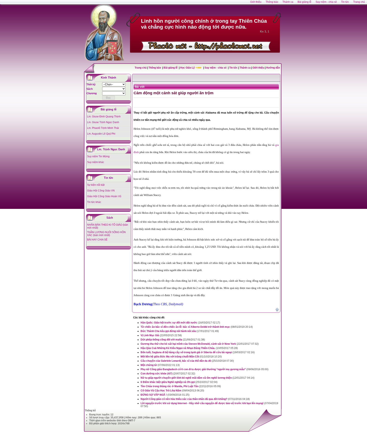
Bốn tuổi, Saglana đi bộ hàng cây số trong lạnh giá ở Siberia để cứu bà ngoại (186, 352)
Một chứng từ (149, 365)
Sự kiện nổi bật (95, 184)
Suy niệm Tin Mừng (98, 156)
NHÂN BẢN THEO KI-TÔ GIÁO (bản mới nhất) (107, 226)
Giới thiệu (258, 67)
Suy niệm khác (95, 162)
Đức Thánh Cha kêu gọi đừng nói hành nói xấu (168, 331)
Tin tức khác (94, 202)
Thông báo (155, 67)
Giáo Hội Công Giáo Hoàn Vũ (104, 196)
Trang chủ (141, 67)
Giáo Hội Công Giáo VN (101, 190)
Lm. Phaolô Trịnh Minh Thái (103, 128)
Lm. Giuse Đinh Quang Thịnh (104, 116)
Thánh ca (245, 67)
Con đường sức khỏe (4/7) (156, 373)
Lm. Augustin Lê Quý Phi (101, 133)
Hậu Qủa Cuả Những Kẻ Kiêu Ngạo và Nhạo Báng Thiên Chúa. (178, 348)
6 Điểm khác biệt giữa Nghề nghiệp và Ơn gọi (168, 382)
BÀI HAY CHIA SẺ (97, 239)
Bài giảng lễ (171, 67)
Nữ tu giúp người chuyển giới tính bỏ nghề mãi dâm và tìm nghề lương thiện (186, 377)
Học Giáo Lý (187, 67)
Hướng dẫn (273, 67)
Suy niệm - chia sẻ (216, 67)
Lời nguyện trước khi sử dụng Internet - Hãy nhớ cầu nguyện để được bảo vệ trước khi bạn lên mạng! (202, 403)
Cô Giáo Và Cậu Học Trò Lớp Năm (161, 390)
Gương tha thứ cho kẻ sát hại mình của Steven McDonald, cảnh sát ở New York (188, 343)
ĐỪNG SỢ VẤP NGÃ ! (154, 394)
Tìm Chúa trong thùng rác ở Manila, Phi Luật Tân (169, 386)
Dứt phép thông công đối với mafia (161, 339)
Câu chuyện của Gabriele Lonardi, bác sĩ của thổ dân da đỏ (176, 360)
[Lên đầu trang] (277, 310)
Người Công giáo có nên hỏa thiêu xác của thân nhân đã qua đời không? (184, 399)
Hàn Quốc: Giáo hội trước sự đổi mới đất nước (169, 322)
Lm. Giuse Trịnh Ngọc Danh (103, 122)
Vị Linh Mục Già (150, 335)
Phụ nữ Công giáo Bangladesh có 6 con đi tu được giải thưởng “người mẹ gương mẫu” (193, 369)
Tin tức (233, 67)
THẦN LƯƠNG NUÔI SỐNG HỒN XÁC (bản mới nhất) (106, 234)
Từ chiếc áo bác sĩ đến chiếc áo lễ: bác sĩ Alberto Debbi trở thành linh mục (185, 326)
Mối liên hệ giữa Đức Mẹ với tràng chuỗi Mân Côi (170, 356)
